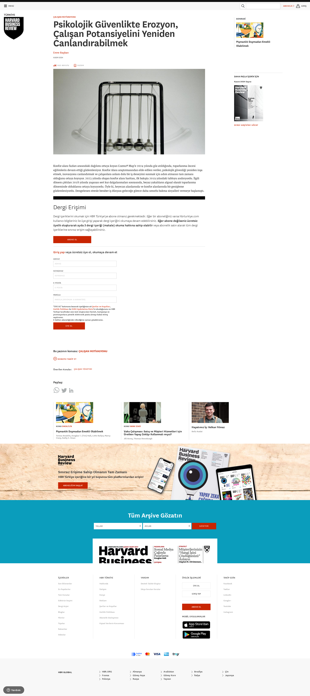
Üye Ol (196, 585)
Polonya (105, 678)
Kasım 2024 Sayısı (242, 81)
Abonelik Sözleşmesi (108, 617)
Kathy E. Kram (68, 438)
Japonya (229, 675)
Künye (102, 595)
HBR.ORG (106, 671)
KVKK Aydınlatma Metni (82, 309)
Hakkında (103, 583)
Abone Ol (72, 239)
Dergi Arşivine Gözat (246, 125)
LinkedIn (227, 595)
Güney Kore (169, 675)
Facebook (227, 583)
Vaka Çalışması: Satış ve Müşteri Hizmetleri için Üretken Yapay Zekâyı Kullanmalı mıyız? (153, 433)
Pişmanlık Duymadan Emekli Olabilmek (79, 431)
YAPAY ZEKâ (135, 426)
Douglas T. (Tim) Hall (81, 435)
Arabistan (168, 671)
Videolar (62, 634)
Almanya (137, 671)
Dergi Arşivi (63, 606)
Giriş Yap (196, 594)
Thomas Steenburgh (143, 438)
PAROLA (57, 295)
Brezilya (198, 671)
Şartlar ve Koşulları (101, 306)
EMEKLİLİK (67, 426)
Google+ (227, 600)
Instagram (228, 612)
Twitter (226, 589)
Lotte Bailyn (98, 435)
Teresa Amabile (63, 435)
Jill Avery (128, 438)
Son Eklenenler (65, 583)
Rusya (135, 678)
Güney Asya (138, 675)
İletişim (102, 589)
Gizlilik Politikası (60, 309)
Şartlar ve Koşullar (108, 606)
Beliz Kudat (197, 431)
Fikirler (61, 617)
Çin (226, 671)
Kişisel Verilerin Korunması (111, 623)
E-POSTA (57, 283)
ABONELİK (288, 6)
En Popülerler (64, 589)
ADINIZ (56, 259)
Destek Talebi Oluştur (151, 583)
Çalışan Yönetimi (83, 369)
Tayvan (167, 678)
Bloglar (61, 612)
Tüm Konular (64, 595)
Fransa (105, 675)
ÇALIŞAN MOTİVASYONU (64, 17)
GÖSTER (204, 526)
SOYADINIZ (58, 271)
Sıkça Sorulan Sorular (150, 589)
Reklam (103, 600)
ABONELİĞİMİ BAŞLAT (73, 485)
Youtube (227, 606)
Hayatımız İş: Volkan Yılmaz (208, 427)
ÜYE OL (69, 326)
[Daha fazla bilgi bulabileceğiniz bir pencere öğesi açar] (13, 690)
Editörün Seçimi (65, 600)
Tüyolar (61, 623)
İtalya (197, 675)
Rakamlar (62, 629)
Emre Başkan (61, 52)
